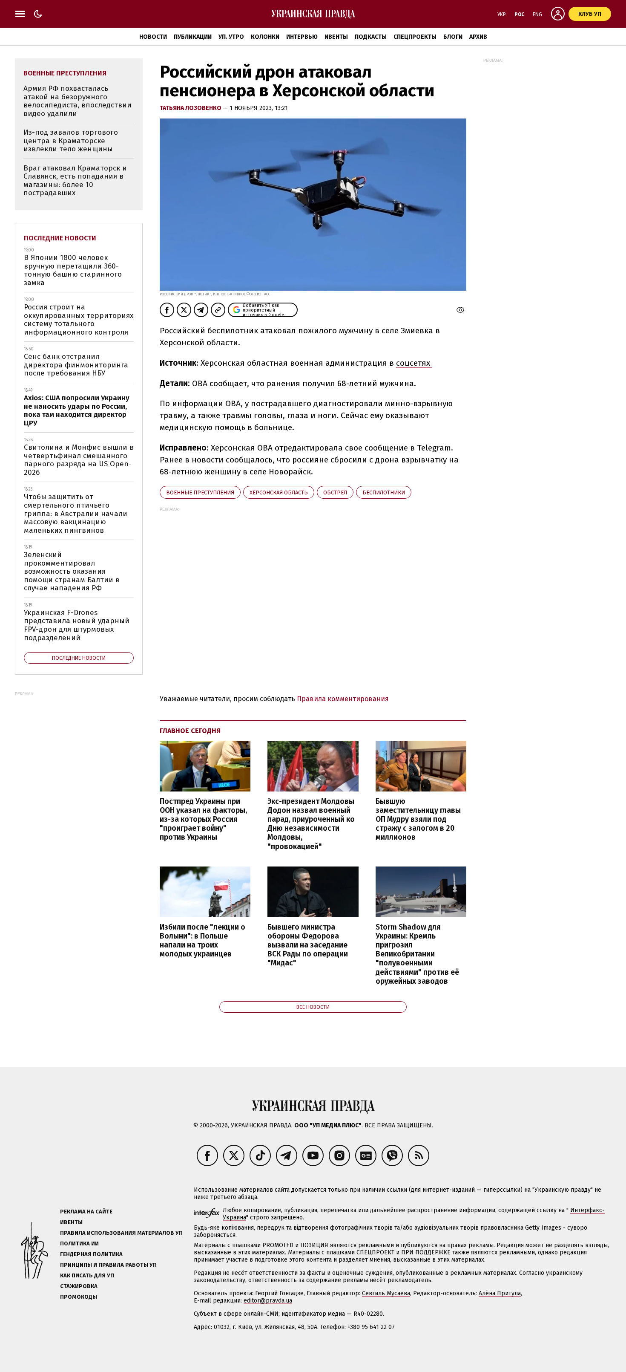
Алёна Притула (500, 1293)
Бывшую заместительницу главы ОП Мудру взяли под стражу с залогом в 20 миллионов (418, 819)
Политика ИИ (79, 1243)
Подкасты (371, 36)
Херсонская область (279, 492)
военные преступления (200, 492)
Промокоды (78, 1297)
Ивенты (336, 36)
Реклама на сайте (86, 1211)
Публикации (193, 36)
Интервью (302, 36)
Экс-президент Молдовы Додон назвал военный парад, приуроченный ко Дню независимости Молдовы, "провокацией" (311, 824)
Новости (153, 36)
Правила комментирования (343, 699)
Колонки (265, 36)
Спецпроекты (414, 36)
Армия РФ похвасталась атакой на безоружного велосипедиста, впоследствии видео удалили (77, 101)
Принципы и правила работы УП (108, 1265)
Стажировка (79, 1286)
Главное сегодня (190, 731)
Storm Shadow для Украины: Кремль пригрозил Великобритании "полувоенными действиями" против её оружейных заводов (417, 954)
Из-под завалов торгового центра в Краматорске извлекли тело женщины (70, 140)
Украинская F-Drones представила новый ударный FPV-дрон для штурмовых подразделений (76, 625)
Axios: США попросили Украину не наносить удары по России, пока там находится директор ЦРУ (76, 410)
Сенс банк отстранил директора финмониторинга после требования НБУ (76, 365)
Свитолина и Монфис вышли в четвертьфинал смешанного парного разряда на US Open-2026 (79, 460)
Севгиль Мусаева (386, 1293)
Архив (478, 36)
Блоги (452, 36)
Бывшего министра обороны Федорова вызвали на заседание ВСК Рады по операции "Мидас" (307, 945)
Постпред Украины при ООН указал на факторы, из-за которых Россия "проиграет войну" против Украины (203, 819)
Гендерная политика (91, 1254)
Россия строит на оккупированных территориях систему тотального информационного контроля (78, 320)
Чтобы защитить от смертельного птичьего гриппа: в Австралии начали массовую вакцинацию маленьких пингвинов (75, 513)
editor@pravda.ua (268, 1300)
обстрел (335, 492)
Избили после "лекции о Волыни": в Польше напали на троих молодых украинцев (202, 941)
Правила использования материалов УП (121, 1233)
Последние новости (60, 238)
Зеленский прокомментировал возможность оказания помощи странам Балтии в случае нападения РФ (72, 571)
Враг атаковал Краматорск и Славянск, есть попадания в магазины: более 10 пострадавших (75, 181)
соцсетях (414, 363)
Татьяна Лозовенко (191, 108)
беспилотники (383, 492)
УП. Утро (231, 36)
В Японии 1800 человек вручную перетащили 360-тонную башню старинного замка (73, 270)
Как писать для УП (87, 1275)
